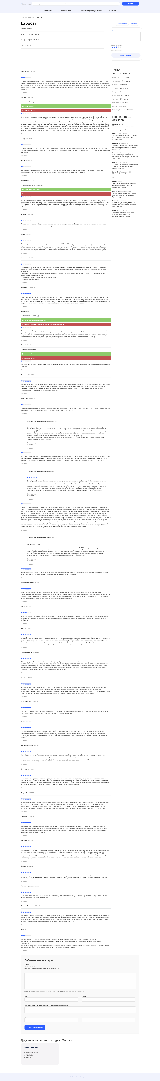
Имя (25, 996)
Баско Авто (124, 143)
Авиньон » (134, 24)
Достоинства (28, 1017)
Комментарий (28, 972)
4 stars (32, 966)
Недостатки (86, 1017)
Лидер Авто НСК (125, 172)
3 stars (30, 966)
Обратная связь (66, 11)
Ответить (24, 92)
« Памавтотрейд (121, 24)
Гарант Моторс (125, 153)
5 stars (35, 966)
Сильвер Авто (123, 134)
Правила (112, 11)
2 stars (28, 966)
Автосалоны (48, 11)
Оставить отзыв (125, 55)
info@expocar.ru (50, 439)
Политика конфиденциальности (90, 11)
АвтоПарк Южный (125, 191)
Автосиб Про (123, 210)
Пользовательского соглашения (74, 991)
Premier (123, 201)
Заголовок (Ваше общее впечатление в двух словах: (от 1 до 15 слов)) (46, 1005)
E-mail (84, 996)
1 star (25, 966)
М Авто (120, 182)
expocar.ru (28, 45)
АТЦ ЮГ (122, 124)
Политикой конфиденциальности (44, 991)
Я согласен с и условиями (55, 991)
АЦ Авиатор (123, 162)
